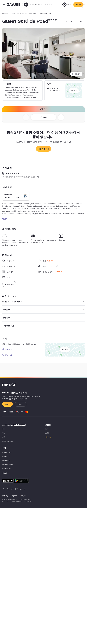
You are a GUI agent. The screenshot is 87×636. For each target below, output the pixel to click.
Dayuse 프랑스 (6, 452)
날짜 (45, 117)
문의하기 (8, 355)
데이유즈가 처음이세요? (12, 301)
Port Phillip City (22, 13)
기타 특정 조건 (8, 325)
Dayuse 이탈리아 (7, 464)
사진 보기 (77, 74)
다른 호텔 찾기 (43, 149)
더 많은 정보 (9, 284)
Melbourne (32, 13)
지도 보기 (74, 91)
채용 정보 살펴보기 (8, 441)
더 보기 (5, 219)
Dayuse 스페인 (6, 468)
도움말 (47, 433)
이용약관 (28, 501)
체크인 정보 (7, 309)
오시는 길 (8, 349)
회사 (3, 429)
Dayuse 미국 (6, 460)
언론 (3, 437)
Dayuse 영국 (6, 456)
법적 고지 (5, 501)
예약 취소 (48, 437)
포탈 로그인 (20, 404)
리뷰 (3, 433)
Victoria (13, 13)
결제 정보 (6, 317)
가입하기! (8, 404)
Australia (5, 13)
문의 (46, 429)
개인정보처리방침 (17, 501)
